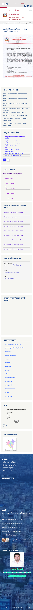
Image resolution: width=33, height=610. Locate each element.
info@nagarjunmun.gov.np (13, 523)
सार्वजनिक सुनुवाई (8, 468)
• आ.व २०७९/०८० (10, 183)
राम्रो (10, 415)
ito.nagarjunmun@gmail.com (11, 531)
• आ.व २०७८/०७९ (10, 188)
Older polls (6, 425)
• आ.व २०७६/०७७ (10, 198)
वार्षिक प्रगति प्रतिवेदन (9, 462)
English (17, 3)
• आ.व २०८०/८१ (9, 178)
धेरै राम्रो (10, 412)
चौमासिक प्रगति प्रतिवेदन (10, 465)
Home (2, 23)
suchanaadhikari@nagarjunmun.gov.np (17, 572)
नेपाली (22, 3)
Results (5, 427)
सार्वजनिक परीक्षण (7, 471)
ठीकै (9, 417)
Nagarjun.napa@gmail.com (11, 527)
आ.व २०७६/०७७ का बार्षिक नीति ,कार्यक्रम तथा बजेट (15, 115)
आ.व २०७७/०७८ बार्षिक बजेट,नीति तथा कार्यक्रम (14, 112)
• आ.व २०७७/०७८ (10, 193)
